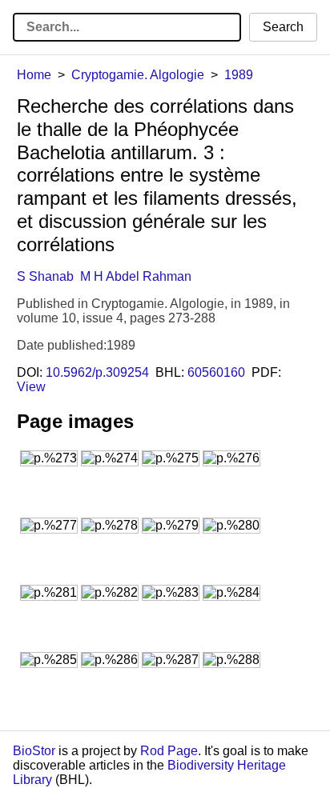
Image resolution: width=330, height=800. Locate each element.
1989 (238, 75)
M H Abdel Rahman (135, 276)
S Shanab (45, 276)
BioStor (34, 751)
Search (283, 27)
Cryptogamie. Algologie (137, 75)
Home (34, 75)
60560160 (216, 372)
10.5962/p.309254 (97, 372)
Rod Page (169, 751)
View (31, 387)
